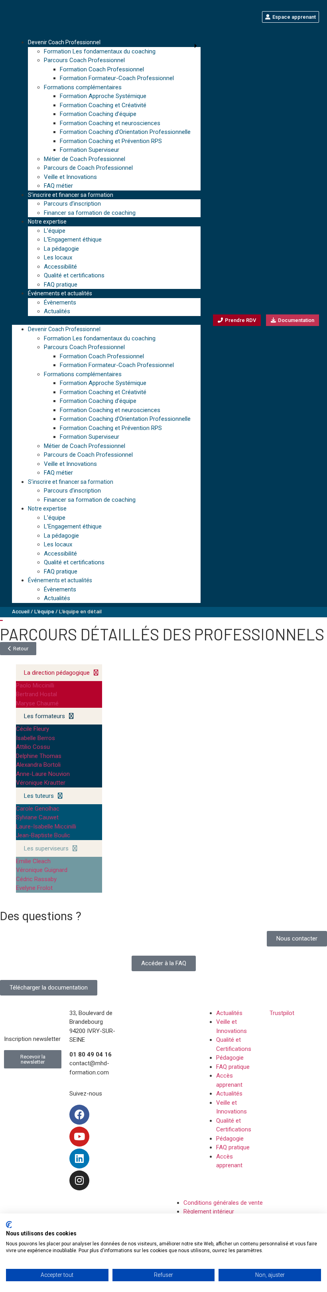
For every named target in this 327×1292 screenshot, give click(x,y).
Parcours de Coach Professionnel (88, 167)
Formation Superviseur (89, 149)
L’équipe (54, 230)
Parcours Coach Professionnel (84, 60)
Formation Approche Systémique (103, 96)
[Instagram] (79, 1180)
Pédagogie (230, 1057)
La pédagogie (61, 248)
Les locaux (58, 257)
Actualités (57, 311)
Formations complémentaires (83, 87)
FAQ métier (58, 185)
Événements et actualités (60, 293)
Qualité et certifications (74, 275)
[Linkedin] (79, 1158)
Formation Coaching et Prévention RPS (111, 141)
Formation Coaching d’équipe (98, 114)
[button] (106, 320)
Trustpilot (282, 1013)
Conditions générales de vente (223, 1202)
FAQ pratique (60, 284)
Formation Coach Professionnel (102, 69)
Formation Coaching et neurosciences (110, 123)
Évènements (60, 302)
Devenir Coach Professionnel (64, 42)
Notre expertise (47, 221)
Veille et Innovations (70, 177)
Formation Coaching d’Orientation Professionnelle (125, 131)
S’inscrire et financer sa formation (70, 195)
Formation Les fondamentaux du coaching (100, 51)
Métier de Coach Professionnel (84, 159)
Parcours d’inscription (72, 203)
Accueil (21, 611)
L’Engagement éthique (73, 239)
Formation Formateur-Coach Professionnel (117, 78)
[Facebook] (79, 1115)
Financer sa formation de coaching (90, 212)
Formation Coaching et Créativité (103, 105)
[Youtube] (79, 1137)
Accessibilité (60, 266)
